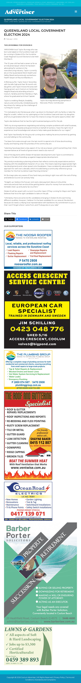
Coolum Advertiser (28, 677)
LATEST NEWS (13, 21)
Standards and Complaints (45, 680)
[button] (76, 11)
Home (6, 21)
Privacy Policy (59, 677)
